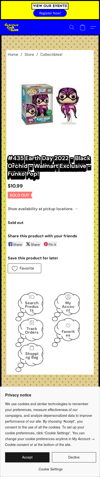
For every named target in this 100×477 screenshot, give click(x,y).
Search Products (32, 306)
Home (13, 54)
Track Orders (32, 330)
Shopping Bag (31, 355)
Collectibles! (51, 54)
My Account (68, 306)
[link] (50, 467)
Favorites (68, 333)
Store (29, 54)
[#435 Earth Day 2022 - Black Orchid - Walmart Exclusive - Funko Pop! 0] (50, 105)
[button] (50, 13)
